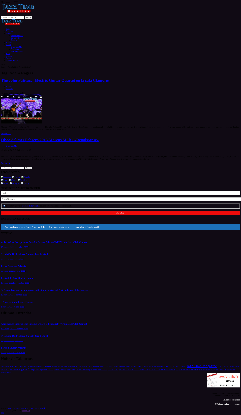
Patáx (161, 369)
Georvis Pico (147, 366)
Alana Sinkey (14, 366)
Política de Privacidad (31, 206)
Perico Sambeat (192, 370)
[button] (120, 227)
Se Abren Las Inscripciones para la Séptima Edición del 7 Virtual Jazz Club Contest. (44, 290)
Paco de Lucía (143, 370)
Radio (8, 33)
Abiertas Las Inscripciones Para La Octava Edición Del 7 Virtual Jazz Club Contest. (44, 242)
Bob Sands (88, 366)
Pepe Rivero (181, 369)
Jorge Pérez (35, 370)
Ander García (22, 366)
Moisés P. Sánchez (113, 369)
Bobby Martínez (79, 366)
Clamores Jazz (117, 366)
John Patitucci (5, 369)
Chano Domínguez (97, 366)
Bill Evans (71, 366)
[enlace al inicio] (12, 25)
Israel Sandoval (169, 366)
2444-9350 (26, 410)
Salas (8, 54)
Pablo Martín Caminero (131, 369)
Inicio (8, 29)
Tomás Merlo (231, 370)
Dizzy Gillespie (125, 366)
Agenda (9, 42)
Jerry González (223, 366)
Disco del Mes (16, 47)
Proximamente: (17, 36)
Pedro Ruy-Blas (169, 370)
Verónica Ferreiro (6, 372)
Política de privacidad (231, 400)
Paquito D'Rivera (154, 369)
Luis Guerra (49, 369)
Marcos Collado (60, 370)
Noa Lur (121, 370)
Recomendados (17, 51)
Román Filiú (222, 370)
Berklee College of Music (59, 366)
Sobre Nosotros (12, 60)
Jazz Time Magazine (202, 366)
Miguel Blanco (92, 370)
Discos (8, 45)
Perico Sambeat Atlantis (13, 266)
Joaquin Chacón (234, 366)
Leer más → (6, 134)
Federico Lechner (136, 366)
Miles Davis (102, 369)
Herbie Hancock (157, 366)
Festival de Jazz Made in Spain (17, 278)
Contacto (9, 58)
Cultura (9, 56)
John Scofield (14, 370)
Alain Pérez (5, 366)
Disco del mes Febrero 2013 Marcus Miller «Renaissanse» (50, 140)
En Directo (15, 38)
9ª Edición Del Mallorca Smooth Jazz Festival (24, 254)
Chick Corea (108, 366)
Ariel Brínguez (46, 366)
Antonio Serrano (34, 366)
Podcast (14, 40)
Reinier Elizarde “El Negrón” (209, 370)
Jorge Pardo (24, 369)
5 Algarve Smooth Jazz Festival (17, 302)
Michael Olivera (81, 370)
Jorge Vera (42, 370)
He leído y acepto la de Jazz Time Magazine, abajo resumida (39, 206)
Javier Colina (181, 366)
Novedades (15, 49)
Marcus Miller (71, 370)
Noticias (9, 31)
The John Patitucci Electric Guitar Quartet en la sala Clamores (55, 80)
